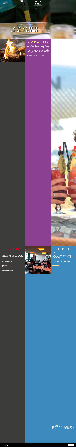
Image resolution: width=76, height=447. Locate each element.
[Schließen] (74, 444)
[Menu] (4, 3)
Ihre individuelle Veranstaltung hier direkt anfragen (35, 55)
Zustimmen (71, 444)
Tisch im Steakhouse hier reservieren (8, 261)
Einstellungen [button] (58, 444)
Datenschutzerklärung (6, 445)
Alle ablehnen (64, 444)
